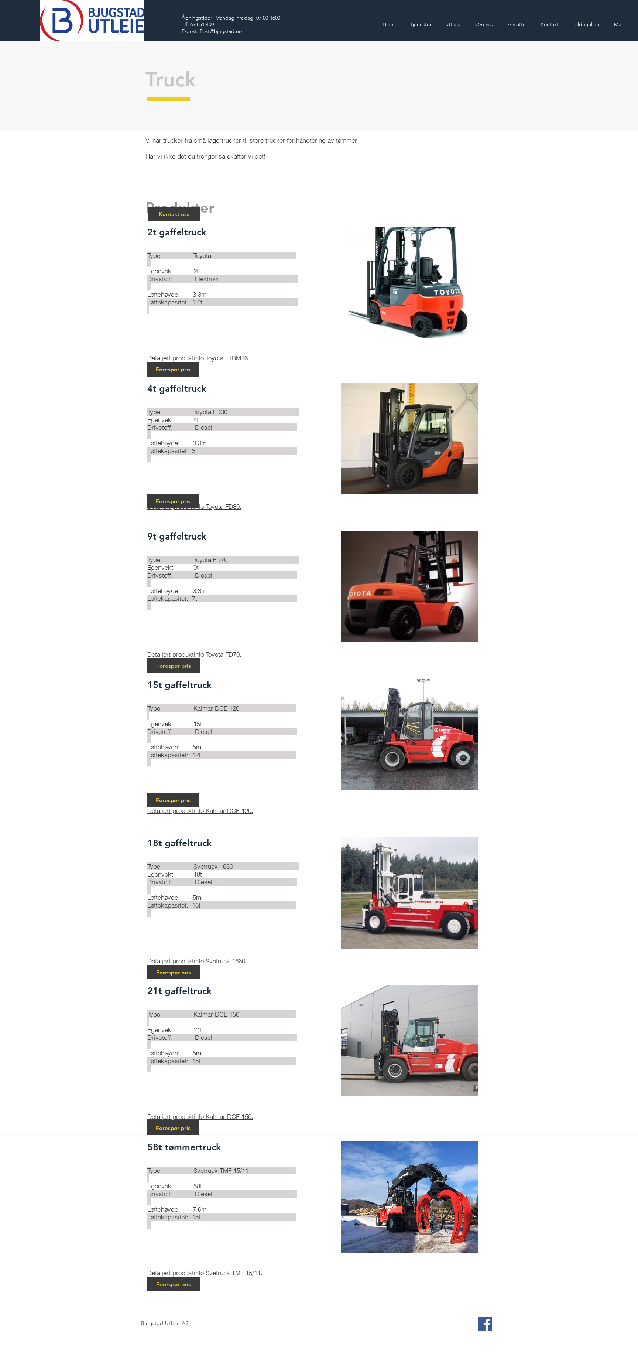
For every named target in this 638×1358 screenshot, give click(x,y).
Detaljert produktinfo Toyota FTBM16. (198, 358)
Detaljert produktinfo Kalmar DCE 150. (200, 1116)
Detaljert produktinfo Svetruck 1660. (197, 961)
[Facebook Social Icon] (485, 1324)
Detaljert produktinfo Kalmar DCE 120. (200, 810)
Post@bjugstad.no (221, 31)
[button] (173, 665)
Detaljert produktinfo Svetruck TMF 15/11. (205, 1273)
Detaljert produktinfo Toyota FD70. (194, 654)
